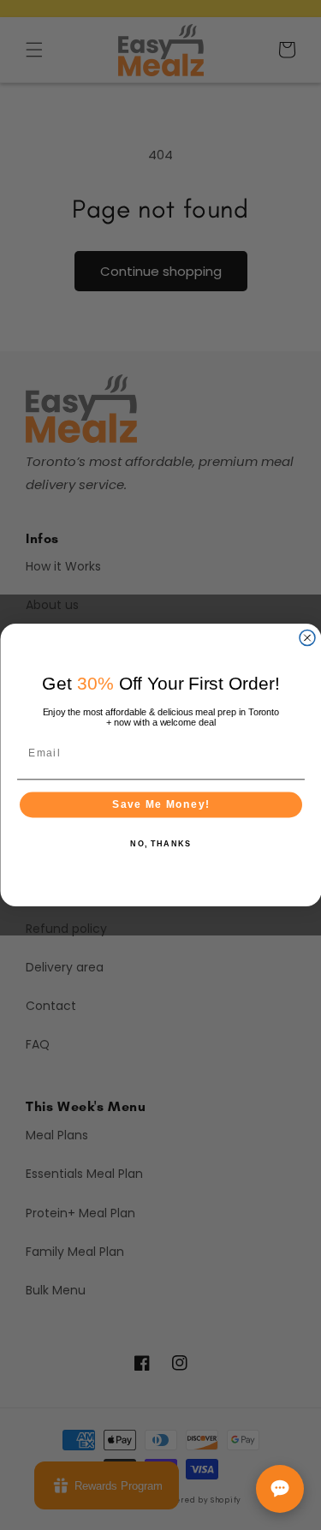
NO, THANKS (160, 844)
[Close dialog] (307, 638)
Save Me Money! (161, 804)
